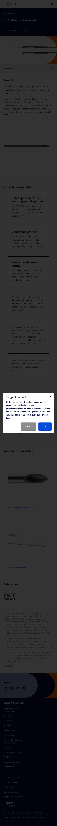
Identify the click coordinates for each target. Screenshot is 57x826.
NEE (28, 426)
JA (45, 426)
